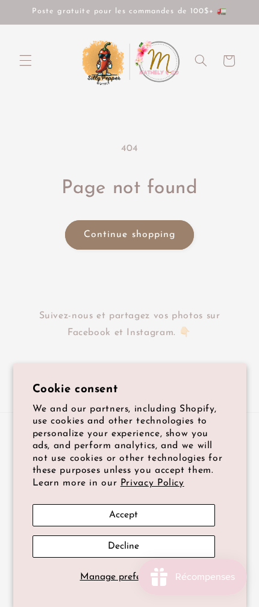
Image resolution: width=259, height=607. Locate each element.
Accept (123, 515)
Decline (123, 546)
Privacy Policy (152, 483)
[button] (25, 61)
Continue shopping (129, 234)
